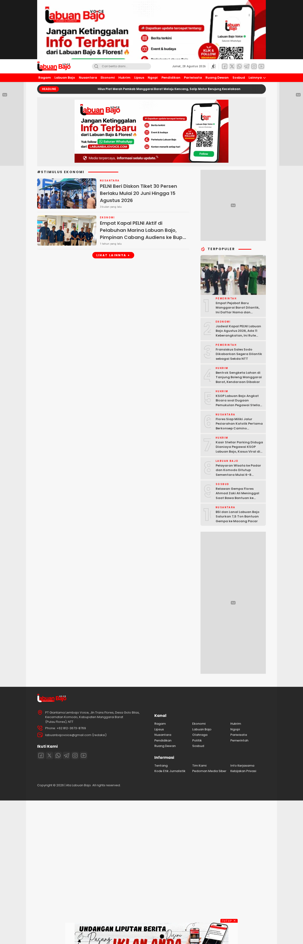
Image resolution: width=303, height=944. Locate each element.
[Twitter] (49, 755)
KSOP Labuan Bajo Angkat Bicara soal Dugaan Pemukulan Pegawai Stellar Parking (238, 403)
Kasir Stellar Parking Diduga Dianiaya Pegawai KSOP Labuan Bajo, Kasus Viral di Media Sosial (239, 449)
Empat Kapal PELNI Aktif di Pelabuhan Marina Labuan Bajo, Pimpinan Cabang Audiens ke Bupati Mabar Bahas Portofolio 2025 (144, 234)
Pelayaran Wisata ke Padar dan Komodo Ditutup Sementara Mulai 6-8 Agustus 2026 (238, 472)
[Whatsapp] (58, 755)
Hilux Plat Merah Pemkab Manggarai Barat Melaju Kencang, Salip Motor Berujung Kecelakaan (146, 89)
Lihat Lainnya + (113, 255)
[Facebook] (41, 755)
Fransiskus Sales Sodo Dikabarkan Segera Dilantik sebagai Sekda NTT (239, 354)
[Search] (96, 66)
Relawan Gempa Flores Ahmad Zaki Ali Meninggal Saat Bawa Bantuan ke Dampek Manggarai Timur (238, 495)
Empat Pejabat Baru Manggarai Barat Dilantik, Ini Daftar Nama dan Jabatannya (237, 310)
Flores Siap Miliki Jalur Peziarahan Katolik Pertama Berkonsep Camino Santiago (239, 426)
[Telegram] (66, 755)
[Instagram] (75, 755)
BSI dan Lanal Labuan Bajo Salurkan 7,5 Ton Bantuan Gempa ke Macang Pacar (237, 516)
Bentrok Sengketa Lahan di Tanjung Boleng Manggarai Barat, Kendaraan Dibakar (239, 377)
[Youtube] (83, 755)
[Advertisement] (142, 871)
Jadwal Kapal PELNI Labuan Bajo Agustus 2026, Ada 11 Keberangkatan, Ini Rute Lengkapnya (238, 333)
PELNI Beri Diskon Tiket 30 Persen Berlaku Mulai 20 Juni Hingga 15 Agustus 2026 (138, 193)
